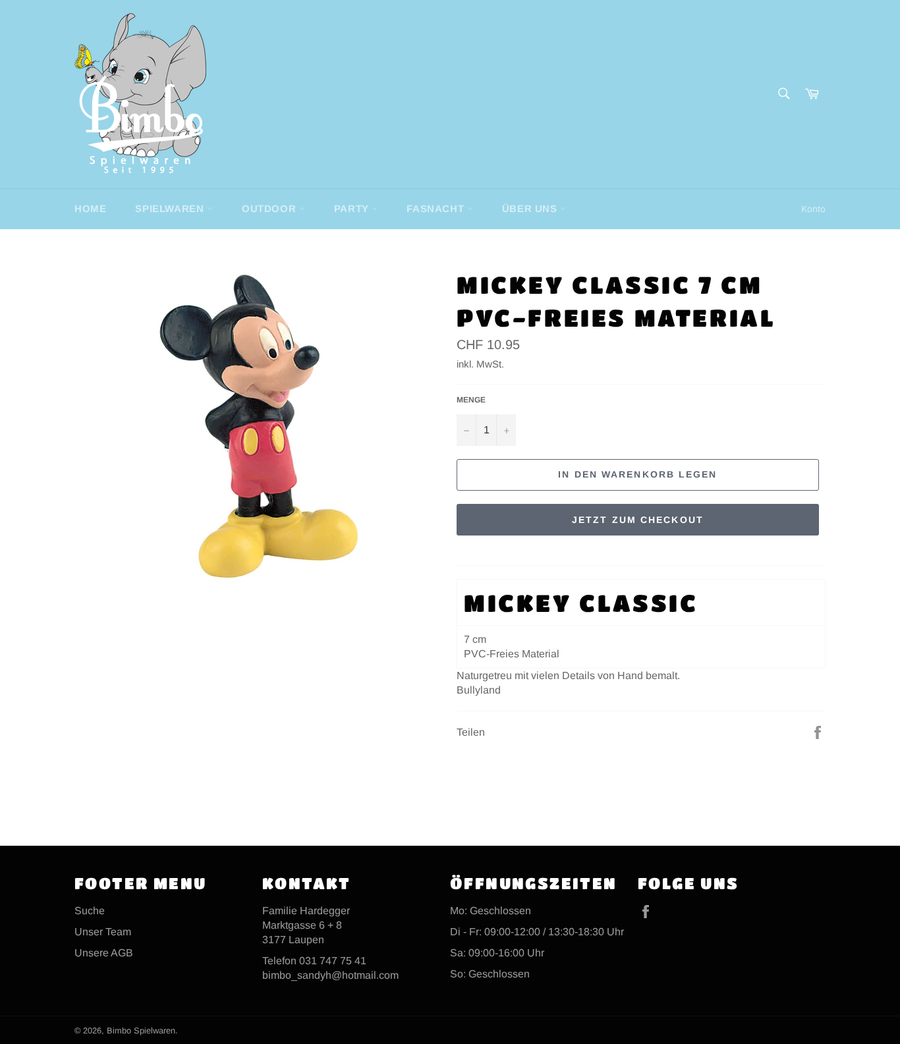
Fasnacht (436, 208)
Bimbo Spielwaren (141, 1030)
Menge (471, 399)
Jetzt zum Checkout (638, 519)
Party (353, 208)
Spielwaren (171, 208)
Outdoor (270, 208)
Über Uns (531, 208)
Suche (89, 910)
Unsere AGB (103, 952)
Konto (813, 209)
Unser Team (102, 931)
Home (90, 208)
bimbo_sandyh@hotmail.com (330, 975)
